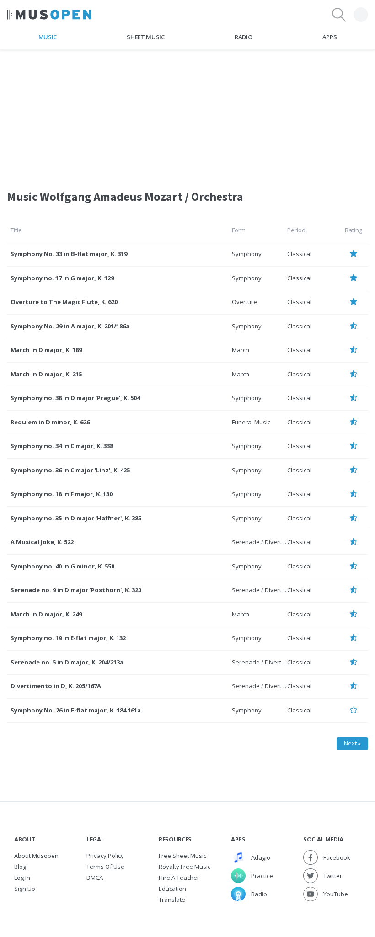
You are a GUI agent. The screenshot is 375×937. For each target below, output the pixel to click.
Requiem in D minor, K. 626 (50, 422)
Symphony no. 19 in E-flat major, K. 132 (68, 638)
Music (47, 37)
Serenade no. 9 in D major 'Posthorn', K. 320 (76, 590)
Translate (172, 899)
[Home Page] (49, 15)
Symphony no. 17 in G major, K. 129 (62, 278)
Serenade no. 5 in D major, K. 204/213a (67, 662)
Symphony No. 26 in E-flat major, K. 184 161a (76, 710)
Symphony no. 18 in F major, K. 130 (61, 494)
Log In (22, 877)
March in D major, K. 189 (46, 350)
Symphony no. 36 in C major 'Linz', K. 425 (70, 470)
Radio (243, 37)
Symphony (247, 254)
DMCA (94, 877)
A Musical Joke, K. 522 (42, 542)
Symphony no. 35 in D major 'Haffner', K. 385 (76, 518)
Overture (244, 302)
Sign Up (24, 888)
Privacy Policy (105, 855)
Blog (20, 866)
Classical (299, 254)
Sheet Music (145, 37)
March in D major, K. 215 (46, 374)
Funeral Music (251, 422)
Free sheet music (182, 855)
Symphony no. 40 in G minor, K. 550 (62, 566)
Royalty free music (184, 866)
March (240, 350)
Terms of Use (105, 866)
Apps (329, 37)
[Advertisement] (187, 114)
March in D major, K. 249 (46, 614)
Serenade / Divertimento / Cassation (282, 542)
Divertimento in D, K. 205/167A (56, 686)
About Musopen (36, 855)
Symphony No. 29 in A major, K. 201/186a (70, 326)
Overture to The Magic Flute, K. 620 (64, 302)
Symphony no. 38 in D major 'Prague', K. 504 (75, 398)
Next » (352, 743)
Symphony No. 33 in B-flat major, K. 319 (69, 254)
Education (172, 888)
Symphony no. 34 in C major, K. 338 (62, 446)
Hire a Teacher (179, 877)
